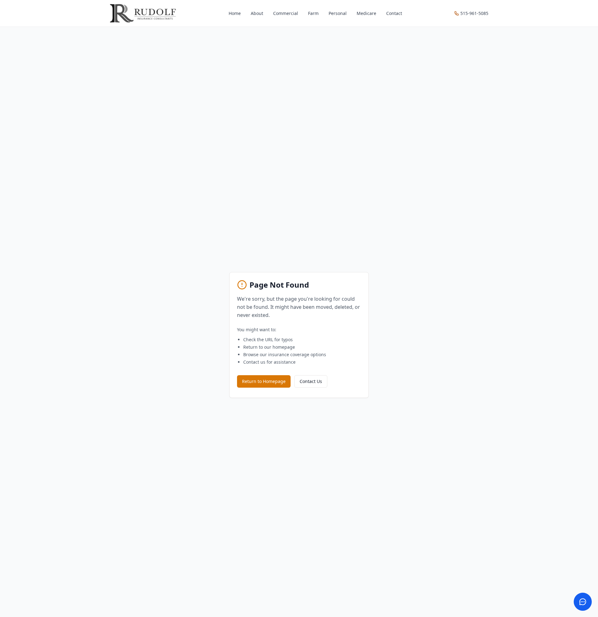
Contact (394, 13)
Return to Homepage (264, 381)
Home (235, 13)
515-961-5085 (474, 13)
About (257, 13)
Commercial (285, 13)
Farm (313, 13)
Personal (338, 13)
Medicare (366, 13)
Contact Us (311, 381)
